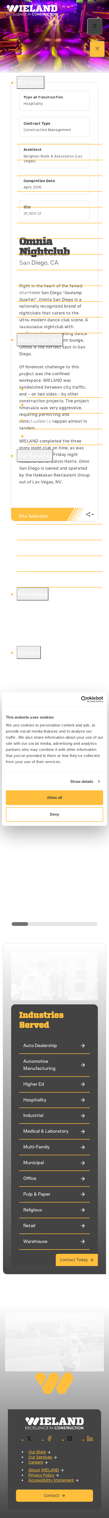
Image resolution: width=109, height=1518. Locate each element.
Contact (51, 1495)
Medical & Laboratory (41, 215)
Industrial (29, 199)
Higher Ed (29, 167)
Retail (25, 309)
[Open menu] (94, 26)
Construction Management (48, 547)
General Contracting (40, 579)
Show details (81, 781)
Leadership (40, 389)
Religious (28, 293)
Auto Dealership (35, 136)
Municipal (29, 246)
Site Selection (33, 516)
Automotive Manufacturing (48, 152)
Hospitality (30, 183)
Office (25, 262)
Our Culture (41, 421)
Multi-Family (32, 230)
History (36, 405)
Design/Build (32, 563)
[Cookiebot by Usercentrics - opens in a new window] (81, 699)
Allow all (54, 797)
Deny (54, 814)
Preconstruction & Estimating (50, 532)
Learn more (29, 114)
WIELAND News (45, 436)
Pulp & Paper (32, 277)
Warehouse (31, 325)
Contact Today (74, 1259)
